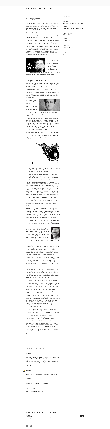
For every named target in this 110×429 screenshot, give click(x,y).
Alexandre (37, 16)
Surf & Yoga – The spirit (68, 44)
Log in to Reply (29, 365)
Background (33, 8)
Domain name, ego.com (68, 54)
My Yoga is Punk (66, 40)
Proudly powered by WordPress (56, 425)
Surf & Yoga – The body (68, 47)
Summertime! (66, 36)
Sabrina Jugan (29, 418)
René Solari (28, 415)
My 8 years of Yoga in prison (68, 19)
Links (44, 8)
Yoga (40, 8)
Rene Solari (29, 353)
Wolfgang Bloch (29, 416)
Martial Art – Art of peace (68, 33)
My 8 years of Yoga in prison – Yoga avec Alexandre (40, 383)
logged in (34, 391)
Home (27, 8)
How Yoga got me (66, 51)
